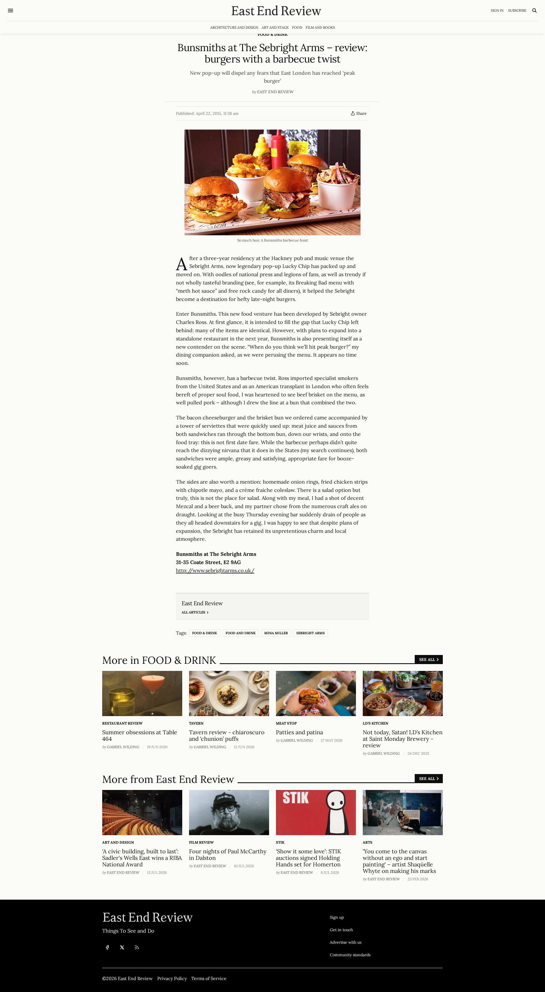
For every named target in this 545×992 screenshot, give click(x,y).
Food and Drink (241, 633)
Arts (367, 842)
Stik (280, 842)
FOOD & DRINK (273, 34)
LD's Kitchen (375, 723)
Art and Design (118, 842)
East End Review (275, 91)
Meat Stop (286, 723)
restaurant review (122, 723)
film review (201, 842)
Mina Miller (276, 633)
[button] (350, 917)
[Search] (534, 10)
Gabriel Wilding (123, 746)
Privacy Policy (172, 978)
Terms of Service (209, 978)
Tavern (196, 723)
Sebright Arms (310, 633)
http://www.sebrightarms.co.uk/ (215, 570)
